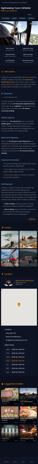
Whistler (9, 2)
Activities (4, 2)
